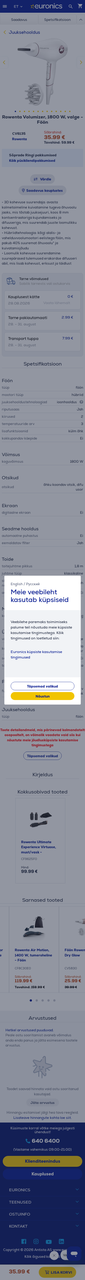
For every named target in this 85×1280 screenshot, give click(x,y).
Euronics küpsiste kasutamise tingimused (36, 654)
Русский (33, 584)
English (17, 584)
